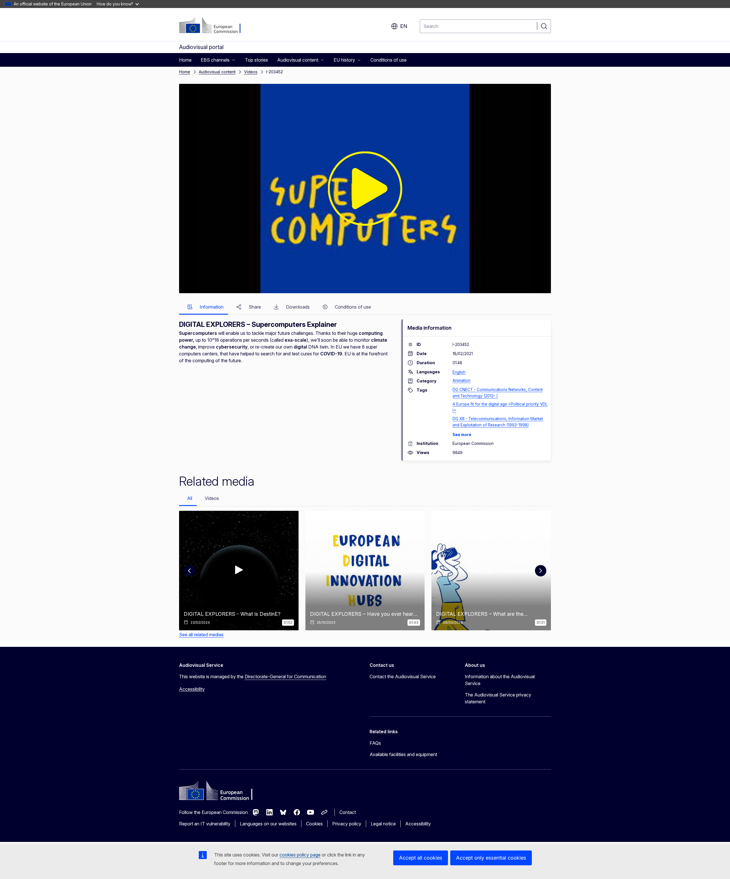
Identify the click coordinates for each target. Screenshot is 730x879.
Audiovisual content (217, 71)
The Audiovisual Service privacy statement (498, 698)
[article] (239, 570)
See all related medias (201, 635)
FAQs (375, 743)
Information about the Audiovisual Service (500, 680)
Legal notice (383, 824)
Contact (347, 812)
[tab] (203, 307)
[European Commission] (213, 25)
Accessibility (192, 689)
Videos (250, 71)
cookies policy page (300, 855)
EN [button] (403, 26)
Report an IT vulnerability (204, 824)
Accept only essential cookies (491, 858)
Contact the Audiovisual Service (403, 676)
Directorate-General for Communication (285, 676)
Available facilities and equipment (403, 754)
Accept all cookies (420, 858)
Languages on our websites (268, 824)
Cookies (314, 824)
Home (184, 71)
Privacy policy (346, 824)
